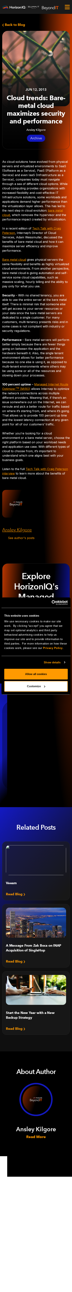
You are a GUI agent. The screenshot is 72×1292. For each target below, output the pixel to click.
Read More (36, 1137)
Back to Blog (14, 25)
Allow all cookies (36, 674)
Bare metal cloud (14, 259)
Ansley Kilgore (17, 529)
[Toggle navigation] (67, 7)
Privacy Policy (53, 648)
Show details (52, 662)
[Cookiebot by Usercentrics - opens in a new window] (52, 602)
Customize (34, 686)
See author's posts (21, 538)
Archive (36, 138)
